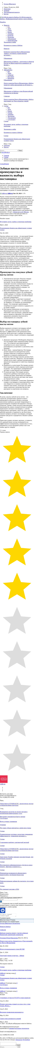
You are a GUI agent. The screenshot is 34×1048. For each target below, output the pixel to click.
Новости (6, 25)
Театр (9, 73)
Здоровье (10, 34)
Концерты (11, 78)
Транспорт (7, 9)
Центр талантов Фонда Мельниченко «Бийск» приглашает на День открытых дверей (19, 100)
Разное (10, 111)
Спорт (10, 30)
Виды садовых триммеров (8, 988)
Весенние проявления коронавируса (11, 1012)
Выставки (11, 76)
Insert (18, 1045)
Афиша (8, 70)
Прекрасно (18, 1039)
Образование (12, 39)
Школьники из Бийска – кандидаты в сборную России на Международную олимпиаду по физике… (19, 63)
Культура (10, 35)
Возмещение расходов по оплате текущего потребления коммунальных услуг (13, 812)
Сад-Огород (11, 119)
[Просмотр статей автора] (4, 782)
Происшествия (12, 40)
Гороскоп (7, 145)
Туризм (10, 113)
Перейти (3, 22)
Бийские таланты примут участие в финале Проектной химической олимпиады (14, 933)
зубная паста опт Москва (21, 212)
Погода (6, 147)
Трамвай (6, 10)
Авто (9, 28)
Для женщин (12, 118)
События (10, 75)
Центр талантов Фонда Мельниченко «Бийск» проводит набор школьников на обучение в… (19, 84)
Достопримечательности (12, 12)
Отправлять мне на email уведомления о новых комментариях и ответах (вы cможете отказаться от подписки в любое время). (16, 905)
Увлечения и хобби (10, 42)
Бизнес (10, 32)
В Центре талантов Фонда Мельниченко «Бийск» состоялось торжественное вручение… (17, 53)
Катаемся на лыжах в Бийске (13, 45)
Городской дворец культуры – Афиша (12, 955)
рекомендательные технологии (19, 1028)
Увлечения (11, 116)
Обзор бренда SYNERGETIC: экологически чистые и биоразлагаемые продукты (16, 804)
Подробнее (26, 1039)
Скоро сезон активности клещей (10, 1018)
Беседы (6, 14)
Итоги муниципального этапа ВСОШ (12, 949)
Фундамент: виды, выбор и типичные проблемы (15, 221)
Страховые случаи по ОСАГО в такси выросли (15, 998)
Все (9, 27)
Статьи (6, 106)
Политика (11, 37)
